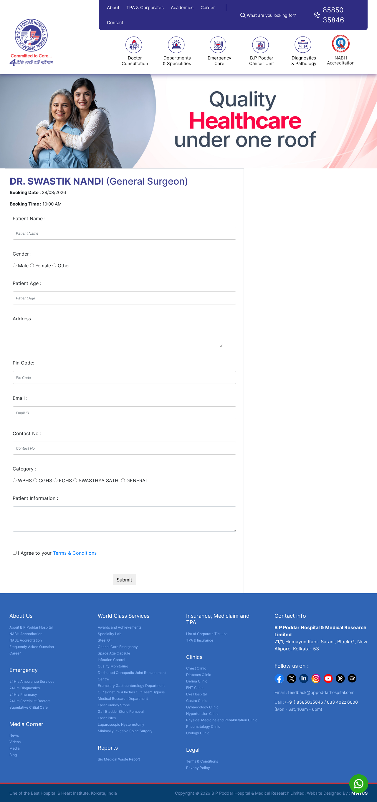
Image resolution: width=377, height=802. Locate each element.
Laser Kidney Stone (114, 705)
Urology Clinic (197, 733)
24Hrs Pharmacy (23, 694)
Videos (15, 742)
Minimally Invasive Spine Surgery (125, 731)
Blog (13, 755)
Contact (115, 22)
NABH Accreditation (25, 634)
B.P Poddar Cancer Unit (261, 60)
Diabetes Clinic (198, 674)
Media (14, 748)
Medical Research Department (123, 698)
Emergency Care (219, 60)
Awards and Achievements (119, 627)
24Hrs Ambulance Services (31, 681)
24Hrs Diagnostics (24, 688)
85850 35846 (333, 15)
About (113, 7)
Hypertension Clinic (202, 713)
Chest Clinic (196, 668)
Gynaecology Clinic (202, 707)
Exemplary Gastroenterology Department (131, 685)
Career (208, 7)
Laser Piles (107, 718)
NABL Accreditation (25, 640)
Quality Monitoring (113, 666)
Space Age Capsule (114, 653)
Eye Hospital (196, 694)
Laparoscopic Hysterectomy (121, 724)
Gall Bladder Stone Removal (121, 711)
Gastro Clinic (196, 700)
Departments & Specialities (177, 60)
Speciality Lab (109, 634)
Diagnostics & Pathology (303, 60)
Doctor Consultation (135, 60)
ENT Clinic (195, 687)
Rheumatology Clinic (203, 726)
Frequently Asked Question (31, 646)
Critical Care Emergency (118, 646)
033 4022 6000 (342, 702)
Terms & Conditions (75, 553)
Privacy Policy (198, 767)
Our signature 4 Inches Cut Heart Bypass (131, 692)
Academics (182, 7)
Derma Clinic (196, 681)
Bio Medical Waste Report (119, 759)
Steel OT (105, 640)
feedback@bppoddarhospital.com (321, 692)
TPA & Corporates (145, 7)
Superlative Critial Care (28, 707)
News (14, 735)
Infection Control (111, 659)
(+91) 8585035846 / (306, 702)
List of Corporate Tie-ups (206, 634)
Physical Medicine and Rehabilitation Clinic (221, 720)
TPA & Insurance (199, 640)
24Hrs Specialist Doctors (29, 701)
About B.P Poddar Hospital (31, 627)
